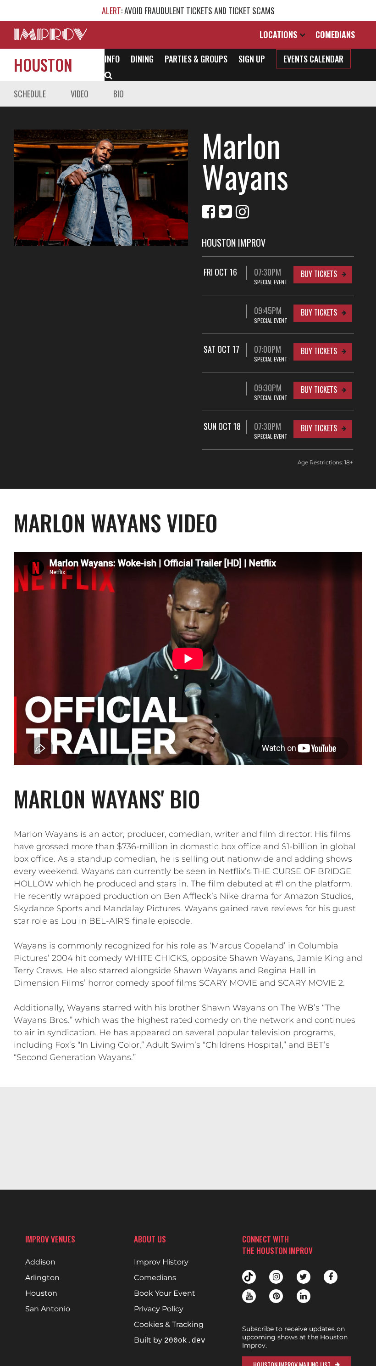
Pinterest (276, 1296)
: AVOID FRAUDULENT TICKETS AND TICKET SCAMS (188, 11)
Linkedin (303, 1296)
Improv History (161, 1262)
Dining (142, 59)
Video (79, 94)
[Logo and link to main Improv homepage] (50, 34)
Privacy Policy (158, 1309)
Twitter (303, 1277)
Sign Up (251, 59)
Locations (279, 34)
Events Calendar (313, 59)
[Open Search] (108, 74)
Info (112, 59)
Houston (43, 64)
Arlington (42, 1277)
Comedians (335, 34)
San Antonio (47, 1309)
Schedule (30, 94)
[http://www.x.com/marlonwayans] (225, 212)
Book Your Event (164, 1293)
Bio (118, 94)
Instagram (276, 1277)
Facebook (330, 1277)
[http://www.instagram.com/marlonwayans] (242, 212)
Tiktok (249, 1277)
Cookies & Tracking (169, 1324)
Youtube (249, 1296)
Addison (40, 1262)
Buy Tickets (319, 273)
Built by (169, 1340)
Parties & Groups (196, 59)
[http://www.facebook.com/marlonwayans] (208, 212)
